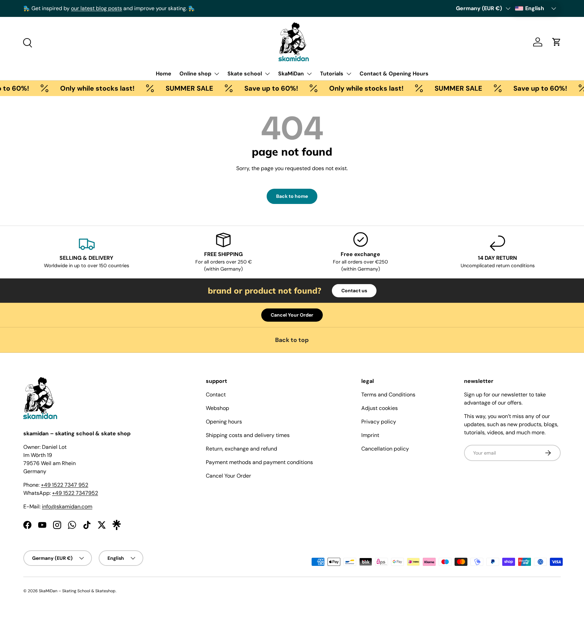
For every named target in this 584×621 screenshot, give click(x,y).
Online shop (195, 73)
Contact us (354, 291)
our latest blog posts (96, 8)
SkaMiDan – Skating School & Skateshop (77, 591)
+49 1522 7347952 (75, 493)
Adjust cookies (379, 408)
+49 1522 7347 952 (64, 484)
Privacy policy (378, 421)
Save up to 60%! (264, 88)
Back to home (292, 196)
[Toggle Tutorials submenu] (349, 74)
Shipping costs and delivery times (248, 435)
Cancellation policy (385, 448)
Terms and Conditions (388, 394)
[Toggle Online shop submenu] (217, 74)
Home (163, 73)
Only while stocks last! (90, 88)
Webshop (217, 408)
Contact (216, 394)
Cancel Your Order (292, 315)
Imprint (370, 435)
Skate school (244, 73)
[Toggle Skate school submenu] (267, 74)
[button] (556, 41)
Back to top (292, 340)
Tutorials (331, 73)
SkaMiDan (291, 73)
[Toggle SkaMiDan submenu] (309, 74)
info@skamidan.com (67, 506)
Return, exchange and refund (241, 448)
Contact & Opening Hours (394, 73)
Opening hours (224, 421)
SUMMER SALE (182, 88)
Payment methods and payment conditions (259, 462)
